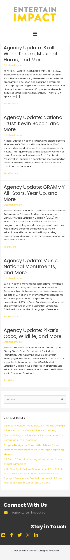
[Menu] (35, 34)
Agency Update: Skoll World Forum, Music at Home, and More (31, 53)
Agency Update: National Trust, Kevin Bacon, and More (34, 123)
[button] (3, 535)
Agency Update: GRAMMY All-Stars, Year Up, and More (34, 193)
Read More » (11, 103)
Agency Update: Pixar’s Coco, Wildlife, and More (33, 333)
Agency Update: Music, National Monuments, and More (31, 266)
